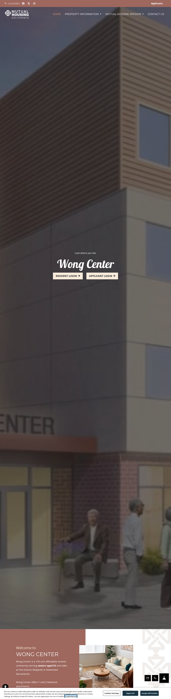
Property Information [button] (82, 14)
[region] (85, 693)
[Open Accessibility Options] (5, 687)
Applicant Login (100, 276)
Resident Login (66, 276)
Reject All (130, 693)
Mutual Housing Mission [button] (123, 14)
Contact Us (156, 14)
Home (57, 14)
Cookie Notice (71, 696)
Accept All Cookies (149, 693)
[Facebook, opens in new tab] (23, 3)
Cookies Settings (111, 693)
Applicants (158, 3)
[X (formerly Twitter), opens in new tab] (28, 3)
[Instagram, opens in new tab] (34, 3)
